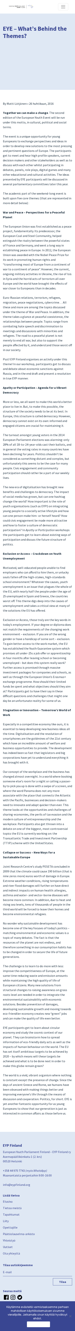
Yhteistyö (9, 1240)
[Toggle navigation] (63, 6)
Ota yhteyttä (11, 1253)
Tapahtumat (11, 1214)
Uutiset (8, 1247)
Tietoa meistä (12, 1208)
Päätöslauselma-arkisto (19, 1234)
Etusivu (7, 1201)
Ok (38, 1324)
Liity (6, 1221)
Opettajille (10, 1227)
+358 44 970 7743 (14, 1170)
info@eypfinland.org (16, 1185)
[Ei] (70, 1316)
